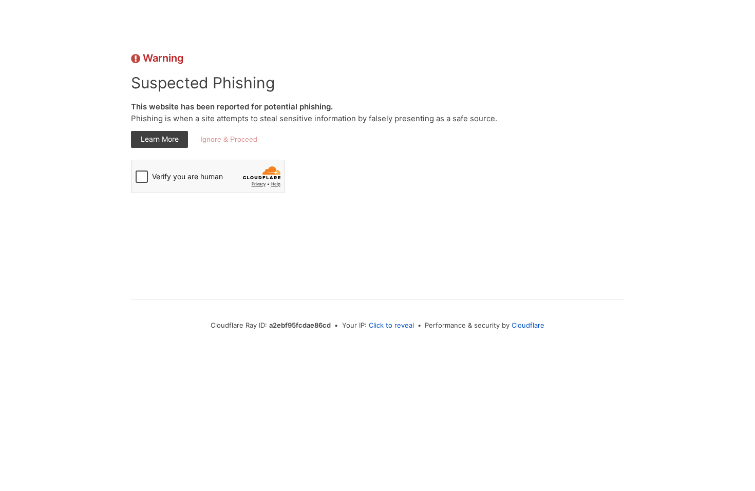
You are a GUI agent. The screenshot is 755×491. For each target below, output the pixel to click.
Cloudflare (528, 325)
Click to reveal (391, 325)
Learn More (160, 139)
